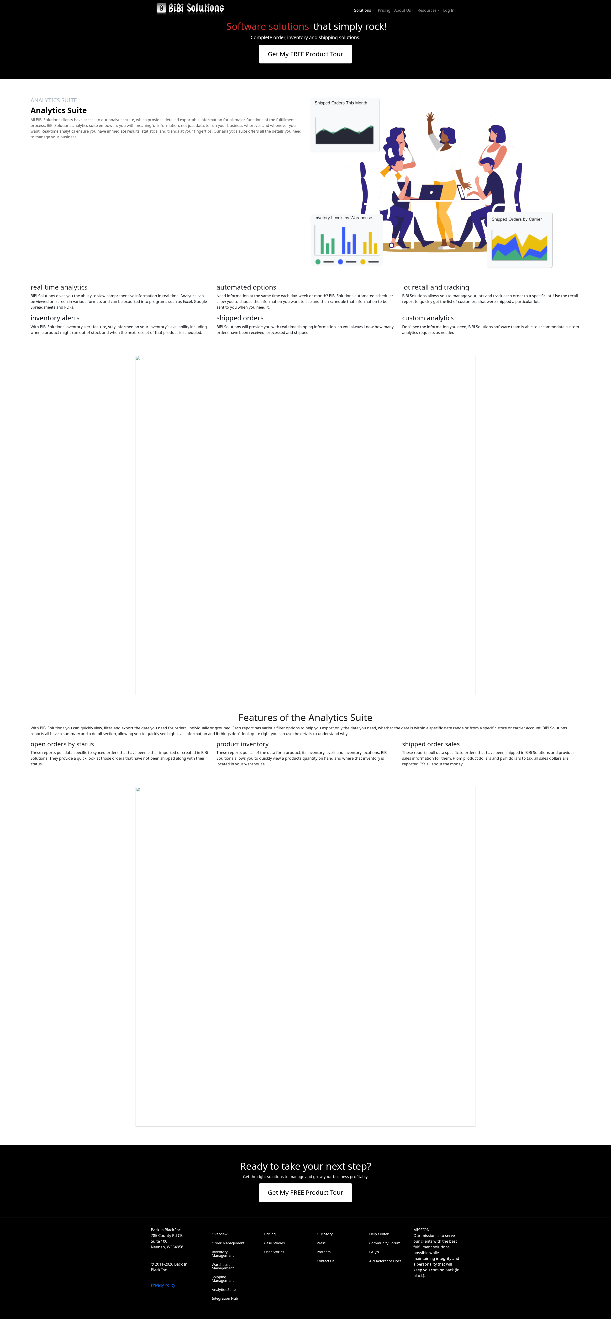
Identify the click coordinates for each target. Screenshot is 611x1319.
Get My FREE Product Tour (305, 54)
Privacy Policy (163, 1285)
